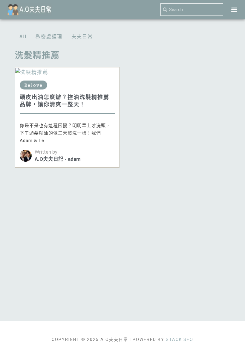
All (23, 36)
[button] (234, 10)
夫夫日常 (82, 36)
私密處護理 (49, 36)
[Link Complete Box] (67, 117)
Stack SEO (179, 339)
